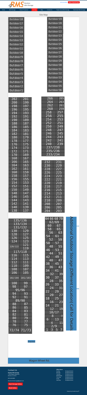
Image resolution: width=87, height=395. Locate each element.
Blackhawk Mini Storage (79, 10)
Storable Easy (75, 391)
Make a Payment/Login (74, 2)
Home (3, 10)
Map (42, 10)
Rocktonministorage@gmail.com (16, 380)
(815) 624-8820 (63, 2)
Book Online (13, 388)
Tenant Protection (24, 10)
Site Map (34, 10)
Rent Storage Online (15, 384)
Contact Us (49, 10)
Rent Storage (12, 10)
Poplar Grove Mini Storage (62, 10)
